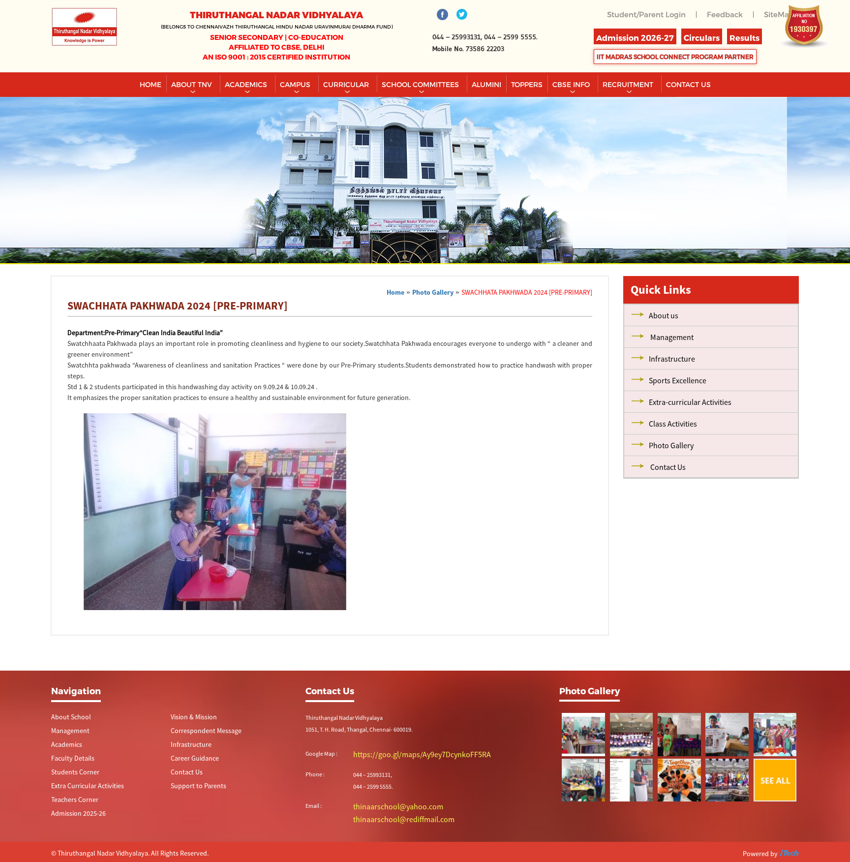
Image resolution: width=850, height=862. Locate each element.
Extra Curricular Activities (81, 788)
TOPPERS (527, 84)
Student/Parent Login (653, 14)
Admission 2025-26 (74, 817)
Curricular (347, 84)
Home (150, 84)
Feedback (727, 14)
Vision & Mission (191, 717)
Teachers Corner (71, 802)
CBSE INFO (572, 84)
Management (67, 731)
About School (68, 717)
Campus (296, 84)
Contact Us (184, 774)
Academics (247, 84)
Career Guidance (191, 760)
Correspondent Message (201, 731)
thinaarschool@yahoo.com (387, 805)
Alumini (486, 84)
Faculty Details (69, 760)
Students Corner (71, 774)
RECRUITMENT (629, 84)
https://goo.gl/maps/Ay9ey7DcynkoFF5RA (405, 754)
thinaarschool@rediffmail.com (391, 817)
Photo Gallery (433, 292)
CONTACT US (688, 84)
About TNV (192, 84)
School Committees (421, 84)
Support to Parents (194, 788)
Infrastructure (188, 745)
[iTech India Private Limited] (789, 851)
